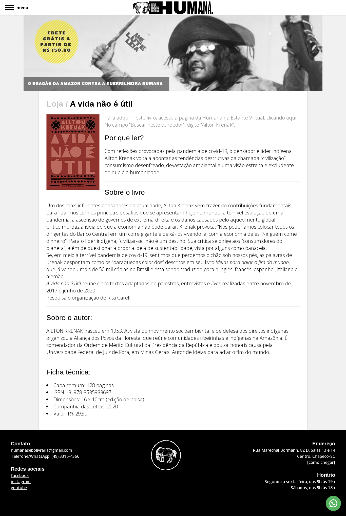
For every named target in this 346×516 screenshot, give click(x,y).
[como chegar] (321, 462)
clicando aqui (281, 117)
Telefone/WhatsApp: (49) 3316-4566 (45, 456)
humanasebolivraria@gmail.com (41, 450)
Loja (56, 103)
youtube (19, 487)
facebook (20, 475)
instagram (21, 481)
